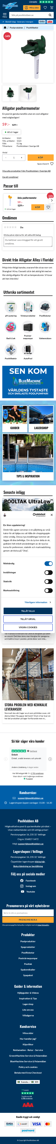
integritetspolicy (43, 925)
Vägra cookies (28, 627)
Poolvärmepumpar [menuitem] (28, 958)
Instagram (31, 886)
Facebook (31, 880)
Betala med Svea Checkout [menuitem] (28, 1072)
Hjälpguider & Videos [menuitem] (28, 992)
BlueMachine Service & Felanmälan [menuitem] (28, 1061)
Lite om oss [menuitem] (28, 1009)
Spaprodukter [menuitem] (28, 947)
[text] (6, 124)
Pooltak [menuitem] (28, 963)
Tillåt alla (28, 611)
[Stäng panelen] (52, 515)
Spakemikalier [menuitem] (28, 969)
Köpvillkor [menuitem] (28, 1044)
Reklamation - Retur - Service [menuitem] (28, 1050)
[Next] (52, 203)
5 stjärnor (15, 227)
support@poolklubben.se (30, 798)
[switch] (49, 572)
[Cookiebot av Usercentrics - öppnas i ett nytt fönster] (34, 515)
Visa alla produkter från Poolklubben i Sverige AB (26, 170)
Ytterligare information (36, 602)
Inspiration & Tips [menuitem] (28, 998)
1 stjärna (5, 227)
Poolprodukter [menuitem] (28, 941)
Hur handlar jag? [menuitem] (28, 1038)
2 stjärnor (7, 227)
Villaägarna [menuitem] (28, 1015)
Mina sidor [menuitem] (28, 1033)
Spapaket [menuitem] (28, 975)
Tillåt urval (28, 619)
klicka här (40, 861)
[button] (5, 15)
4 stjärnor (12, 227)
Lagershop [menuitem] (28, 1004)
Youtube (30, 891)
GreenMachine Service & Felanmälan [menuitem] (28, 1055)
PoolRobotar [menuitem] (28, 952)
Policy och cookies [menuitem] (28, 1067)
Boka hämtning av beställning (28, 866)
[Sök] (50, 15)
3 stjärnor (10, 227)
